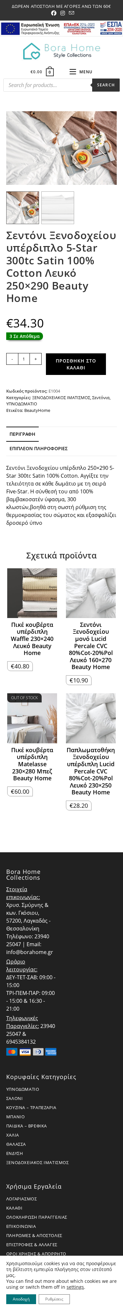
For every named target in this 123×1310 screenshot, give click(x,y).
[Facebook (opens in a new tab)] (53, 13)
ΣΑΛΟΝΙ (14, 1098)
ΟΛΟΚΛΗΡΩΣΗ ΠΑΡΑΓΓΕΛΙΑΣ (36, 1217)
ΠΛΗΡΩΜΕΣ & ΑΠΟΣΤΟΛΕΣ (34, 1235)
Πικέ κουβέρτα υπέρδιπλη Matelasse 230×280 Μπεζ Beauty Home (32, 764)
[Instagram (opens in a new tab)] (62, 13)
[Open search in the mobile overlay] (61, 87)
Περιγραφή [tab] (22, 434)
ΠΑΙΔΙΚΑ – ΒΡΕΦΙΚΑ (26, 1126)
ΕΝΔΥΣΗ (14, 1153)
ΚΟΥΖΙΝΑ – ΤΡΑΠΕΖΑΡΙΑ (31, 1107)
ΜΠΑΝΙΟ (15, 1117)
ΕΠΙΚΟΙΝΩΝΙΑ (21, 1226)
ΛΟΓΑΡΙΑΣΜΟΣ (21, 1199)
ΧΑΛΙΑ (12, 1135)
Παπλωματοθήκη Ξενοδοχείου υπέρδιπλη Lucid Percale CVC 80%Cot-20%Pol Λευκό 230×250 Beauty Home (91, 771)
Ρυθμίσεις (54, 1299)
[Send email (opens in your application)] (70, 13)
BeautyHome (37, 410)
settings (75, 1287)
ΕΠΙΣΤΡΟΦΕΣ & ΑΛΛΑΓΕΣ (31, 1245)
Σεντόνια (101, 397)
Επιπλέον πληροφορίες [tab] (39, 448)
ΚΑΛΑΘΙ (14, 1208)
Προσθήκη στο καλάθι (76, 364)
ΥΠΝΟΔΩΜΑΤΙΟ (21, 404)
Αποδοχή (21, 1299)
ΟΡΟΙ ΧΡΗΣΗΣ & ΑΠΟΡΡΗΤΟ (36, 1254)
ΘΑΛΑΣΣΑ (16, 1144)
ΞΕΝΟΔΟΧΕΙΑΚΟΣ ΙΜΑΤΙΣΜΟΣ (61, 397)
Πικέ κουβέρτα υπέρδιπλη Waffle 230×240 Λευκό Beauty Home (32, 639)
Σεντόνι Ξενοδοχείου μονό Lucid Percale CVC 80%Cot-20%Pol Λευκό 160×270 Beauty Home (91, 646)
